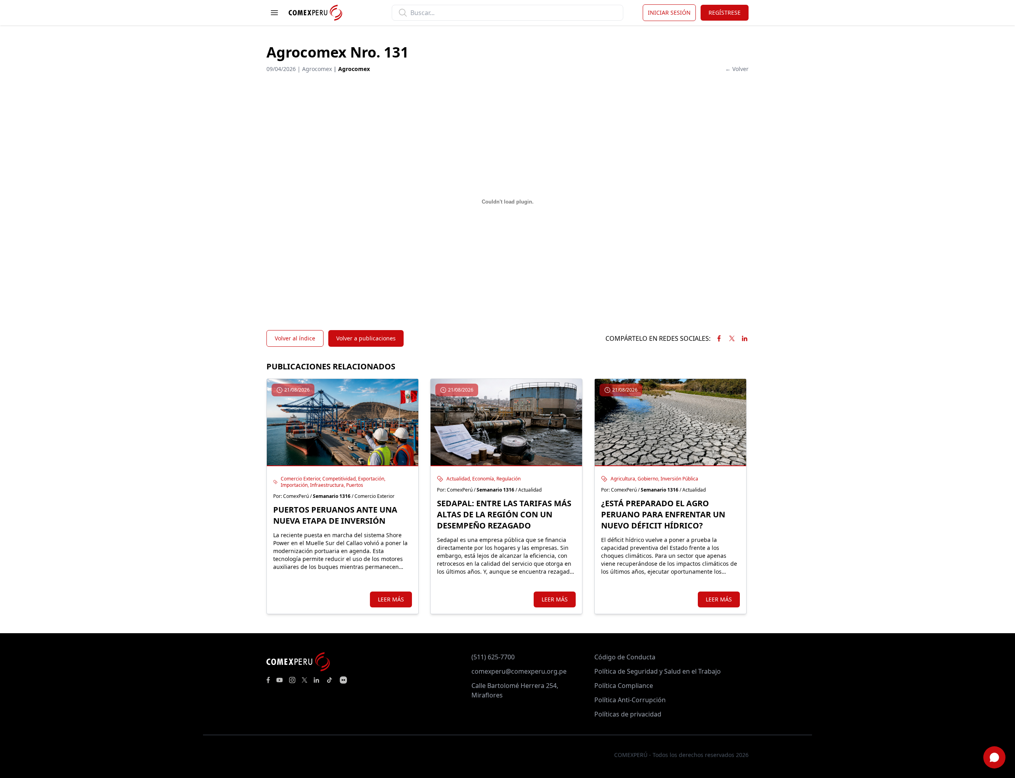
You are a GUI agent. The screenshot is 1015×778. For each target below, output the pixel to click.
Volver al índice (295, 338)
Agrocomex (354, 69)
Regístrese (725, 12)
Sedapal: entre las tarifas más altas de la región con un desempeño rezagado (504, 514)
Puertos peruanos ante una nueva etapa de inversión (335, 515)
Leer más (391, 599)
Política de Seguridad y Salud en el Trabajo (657, 671)
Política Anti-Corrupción (630, 699)
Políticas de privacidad (627, 714)
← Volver (737, 69)
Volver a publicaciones (366, 338)
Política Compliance (623, 685)
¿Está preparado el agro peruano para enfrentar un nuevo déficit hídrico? (663, 514)
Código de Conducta (624, 657)
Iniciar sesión (669, 12)
